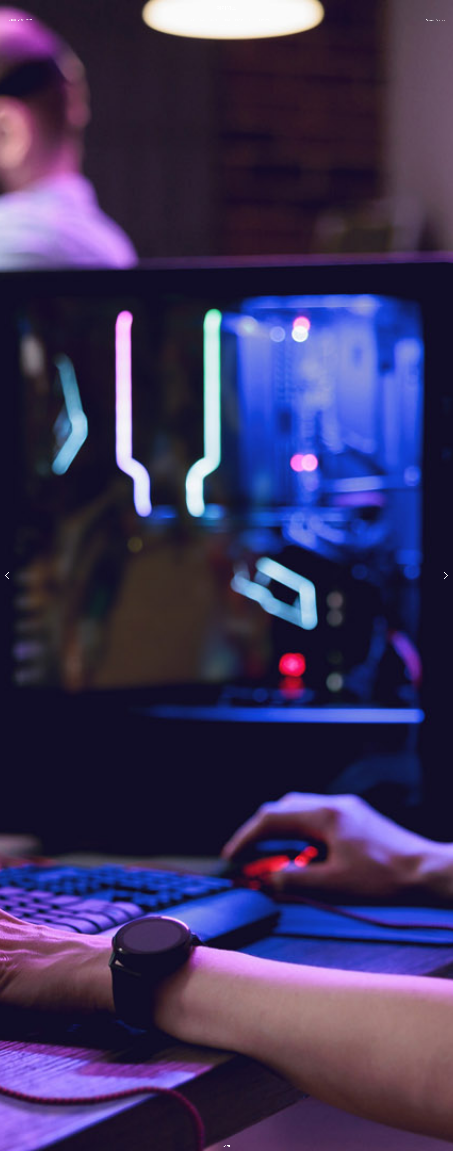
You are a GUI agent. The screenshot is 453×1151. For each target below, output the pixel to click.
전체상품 (192, 20)
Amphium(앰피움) (224, 26)
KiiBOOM (251, 20)
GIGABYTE (213, 20)
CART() (442, 20)
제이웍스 (226, 8)
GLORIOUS (226, 20)
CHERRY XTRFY (264, 20)
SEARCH (431, 20)
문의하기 (238, 26)
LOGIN (13, 20)
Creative (202, 20)
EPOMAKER (239, 20)
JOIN (22, 20)
